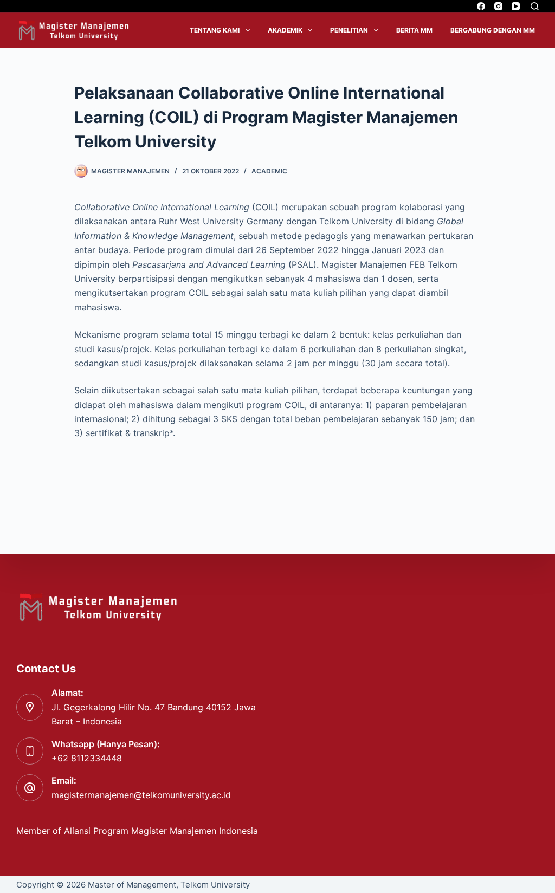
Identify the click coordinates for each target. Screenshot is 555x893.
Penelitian (349, 30)
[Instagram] (498, 6)
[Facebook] (481, 6)
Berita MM (414, 30)
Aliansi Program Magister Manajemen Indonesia (162, 830)
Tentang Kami (215, 30)
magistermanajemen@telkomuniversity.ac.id (141, 795)
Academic (269, 171)
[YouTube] (516, 6)
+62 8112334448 (86, 758)
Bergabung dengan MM (492, 30)
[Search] (535, 6)
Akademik (285, 30)
